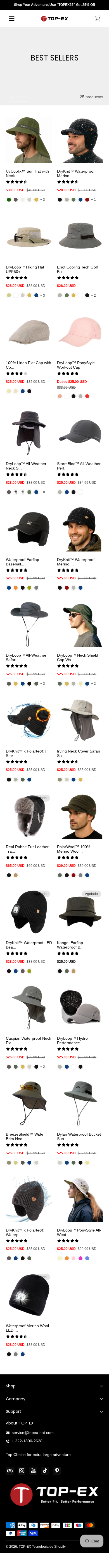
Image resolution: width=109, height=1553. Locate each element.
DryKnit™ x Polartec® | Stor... (26, 753)
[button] (97, 18)
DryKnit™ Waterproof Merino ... (75, 173)
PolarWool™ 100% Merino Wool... (73, 849)
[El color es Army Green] (36, 684)
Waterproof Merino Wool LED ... (27, 1328)
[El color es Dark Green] (9, 200)
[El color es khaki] (87, 1163)
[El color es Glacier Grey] (23, 200)
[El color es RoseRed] (80, 1258)
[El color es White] (16, 295)
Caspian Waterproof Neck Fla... (28, 1040)
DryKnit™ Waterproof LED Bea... (29, 944)
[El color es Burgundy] (67, 588)
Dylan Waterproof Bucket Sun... (79, 1136)
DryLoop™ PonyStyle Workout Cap (76, 365)
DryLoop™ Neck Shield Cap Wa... (77, 657)
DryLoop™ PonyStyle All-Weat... (79, 1232)
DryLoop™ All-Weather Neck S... (26, 465)
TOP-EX (25, 1547)
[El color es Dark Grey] (16, 200)
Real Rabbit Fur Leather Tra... (27, 849)
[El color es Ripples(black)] (16, 492)
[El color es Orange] (16, 588)
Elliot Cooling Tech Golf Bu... (77, 269)
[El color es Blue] (87, 1258)
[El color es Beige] (9, 295)
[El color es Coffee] (16, 875)
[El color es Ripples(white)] (23, 492)
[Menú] (12, 19)
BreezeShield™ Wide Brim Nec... (24, 1136)
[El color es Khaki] (36, 200)
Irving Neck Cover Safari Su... (78, 753)
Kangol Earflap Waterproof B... (70, 944)
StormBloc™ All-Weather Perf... (79, 465)
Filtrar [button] (21, 97)
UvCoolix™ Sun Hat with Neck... (27, 173)
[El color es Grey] (67, 200)
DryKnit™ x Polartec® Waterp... (25, 1232)
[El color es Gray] (36, 588)
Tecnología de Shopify (49, 1547)
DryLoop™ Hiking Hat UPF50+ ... (25, 269)
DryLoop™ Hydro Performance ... (72, 1040)
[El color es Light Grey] (29, 200)
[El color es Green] (73, 200)
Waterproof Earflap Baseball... (22, 561)
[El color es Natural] (16, 391)
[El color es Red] (87, 200)
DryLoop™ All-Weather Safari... (26, 657)
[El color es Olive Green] (60, 684)
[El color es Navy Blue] (80, 200)
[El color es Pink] (60, 396)
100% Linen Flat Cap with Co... (28, 365)
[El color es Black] (60, 200)
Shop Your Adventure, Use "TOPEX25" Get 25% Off (54, 5)
